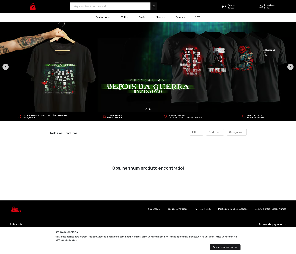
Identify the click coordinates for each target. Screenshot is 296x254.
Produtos (214, 132)
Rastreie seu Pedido (269, 6)
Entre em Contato (232, 6)
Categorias (236, 132)
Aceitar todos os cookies (225, 247)
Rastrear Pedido (203, 209)
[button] (103, 17)
